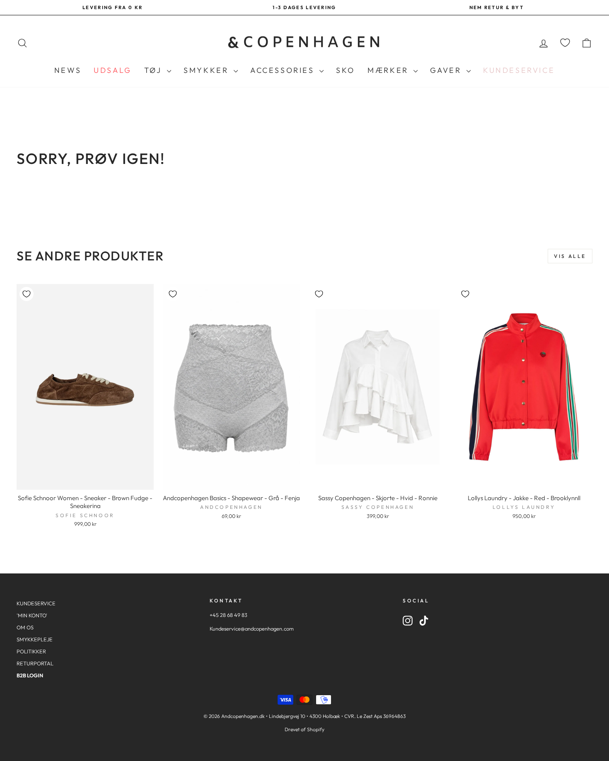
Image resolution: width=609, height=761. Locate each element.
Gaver (447, 70)
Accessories (283, 70)
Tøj (154, 70)
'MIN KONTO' (32, 615)
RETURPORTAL (35, 663)
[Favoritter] (565, 43)
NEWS (67, 70)
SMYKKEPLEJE (35, 639)
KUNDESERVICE (36, 603)
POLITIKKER (31, 651)
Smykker (208, 70)
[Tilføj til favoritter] (26, 294)
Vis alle (570, 256)
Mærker (389, 70)
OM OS (25, 627)
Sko (345, 70)
